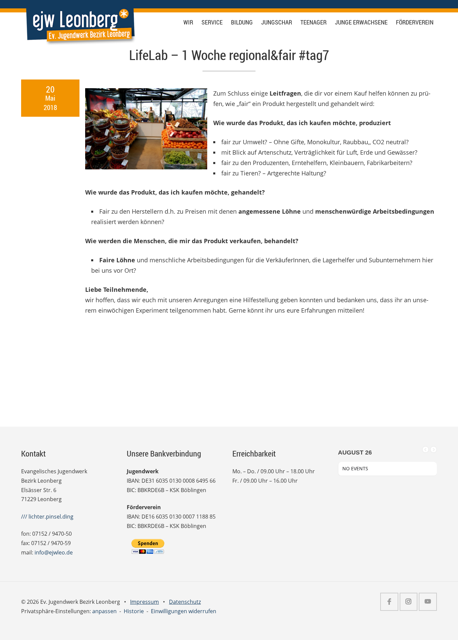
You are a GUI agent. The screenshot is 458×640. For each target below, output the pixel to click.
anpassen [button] (104, 611)
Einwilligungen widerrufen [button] (183, 611)
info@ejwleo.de (54, 552)
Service (212, 22)
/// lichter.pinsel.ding (47, 516)
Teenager (313, 22)
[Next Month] (433, 449)
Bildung (242, 22)
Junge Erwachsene (361, 22)
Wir (188, 22)
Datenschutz (185, 601)
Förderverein (415, 22)
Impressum (144, 601)
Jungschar (276, 22)
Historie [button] (134, 611)
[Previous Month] (425, 449)
